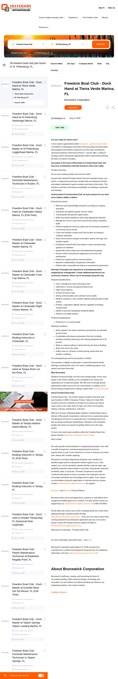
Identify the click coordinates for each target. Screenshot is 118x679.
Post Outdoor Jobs (90, 18)
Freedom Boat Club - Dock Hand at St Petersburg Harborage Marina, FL (27, 117)
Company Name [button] (86, 64)
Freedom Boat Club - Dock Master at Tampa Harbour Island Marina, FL (27, 423)
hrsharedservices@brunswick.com (72, 483)
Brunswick (55, 491)
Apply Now (73, 107)
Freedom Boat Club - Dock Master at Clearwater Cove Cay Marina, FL (27, 275)
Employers (73, 18)
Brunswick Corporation (77, 99)
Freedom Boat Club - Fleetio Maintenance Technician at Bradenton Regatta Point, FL (25, 554)
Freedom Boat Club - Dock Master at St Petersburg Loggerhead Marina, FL (27, 149)
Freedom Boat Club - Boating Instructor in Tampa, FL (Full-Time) (27, 455)
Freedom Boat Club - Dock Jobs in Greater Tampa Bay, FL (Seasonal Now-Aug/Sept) (27, 519)
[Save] (45, 82)
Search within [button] (57, 64)
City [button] (107, 64)
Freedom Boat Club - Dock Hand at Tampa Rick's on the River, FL (27, 369)
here (90, 540)
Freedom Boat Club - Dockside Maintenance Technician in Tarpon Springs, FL (25, 655)
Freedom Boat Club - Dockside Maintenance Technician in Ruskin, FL (25, 180)
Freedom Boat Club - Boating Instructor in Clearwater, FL (23, 338)
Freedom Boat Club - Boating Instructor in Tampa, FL (27, 486)
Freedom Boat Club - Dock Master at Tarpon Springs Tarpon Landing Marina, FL (27, 623)
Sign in (102, 8)
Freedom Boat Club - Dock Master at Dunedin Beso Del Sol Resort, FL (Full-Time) (27, 589)
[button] (113, 108)
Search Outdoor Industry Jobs (51, 18)
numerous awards (100, 389)
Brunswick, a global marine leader (93, 144)
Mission (105, 18)
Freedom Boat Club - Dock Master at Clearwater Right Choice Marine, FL (27, 306)
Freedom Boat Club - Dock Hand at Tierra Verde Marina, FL (27, 86)
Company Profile (59, 592)
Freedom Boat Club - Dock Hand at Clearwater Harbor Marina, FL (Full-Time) (27, 212)
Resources (43, 27)
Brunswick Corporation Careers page (79, 435)
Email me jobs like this (19, 675)
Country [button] (54, 70)
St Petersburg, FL (42, 53)
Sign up (111, 8)
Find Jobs (100, 44)
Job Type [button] (71, 64)
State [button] (99, 64)
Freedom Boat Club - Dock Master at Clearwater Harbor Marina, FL (27, 243)
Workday (67, 491)
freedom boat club (19, 53)
